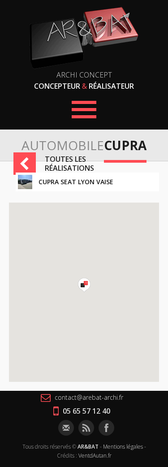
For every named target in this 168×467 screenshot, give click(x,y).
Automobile (63, 145)
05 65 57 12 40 (85, 411)
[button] (84, 285)
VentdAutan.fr (95, 455)
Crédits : (67, 455)
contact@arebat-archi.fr (88, 397)
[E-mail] (66, 428)
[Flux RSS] (86, 428)
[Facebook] (106, 428)
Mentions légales (123, 446)
